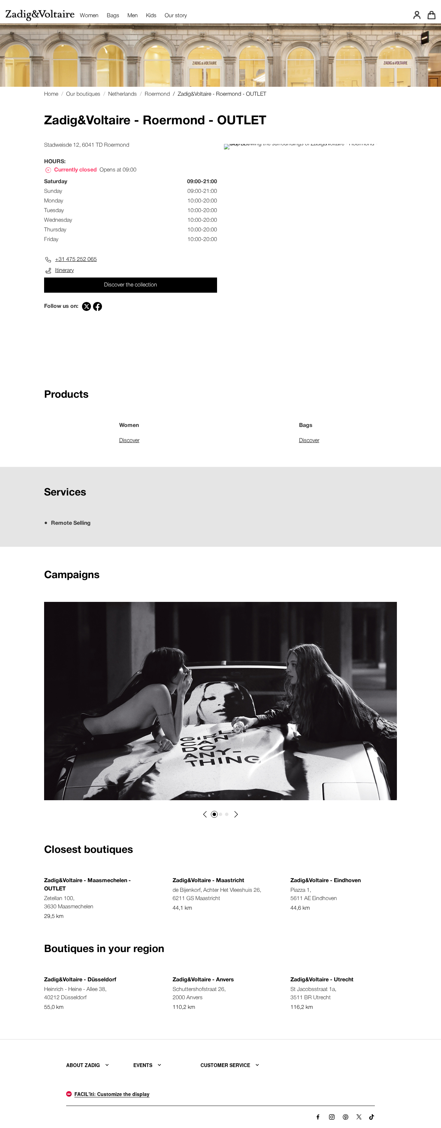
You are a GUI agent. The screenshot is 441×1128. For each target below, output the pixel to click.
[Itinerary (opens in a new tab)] (310, 144)
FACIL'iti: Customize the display (112, 1093)
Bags (113, 15)
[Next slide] (236, 814)
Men (132, 15)
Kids (151, 15)
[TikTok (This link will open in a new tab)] (372, 1117)
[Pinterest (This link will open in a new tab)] (345, 1117)
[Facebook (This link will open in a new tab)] (318, 1117)
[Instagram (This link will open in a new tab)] (332, 1117)
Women (89, 15)
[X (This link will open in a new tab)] (359, 1117)
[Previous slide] (205, 814)
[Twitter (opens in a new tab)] (86, 306)
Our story (176, 15)
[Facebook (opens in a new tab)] (97, 306)
